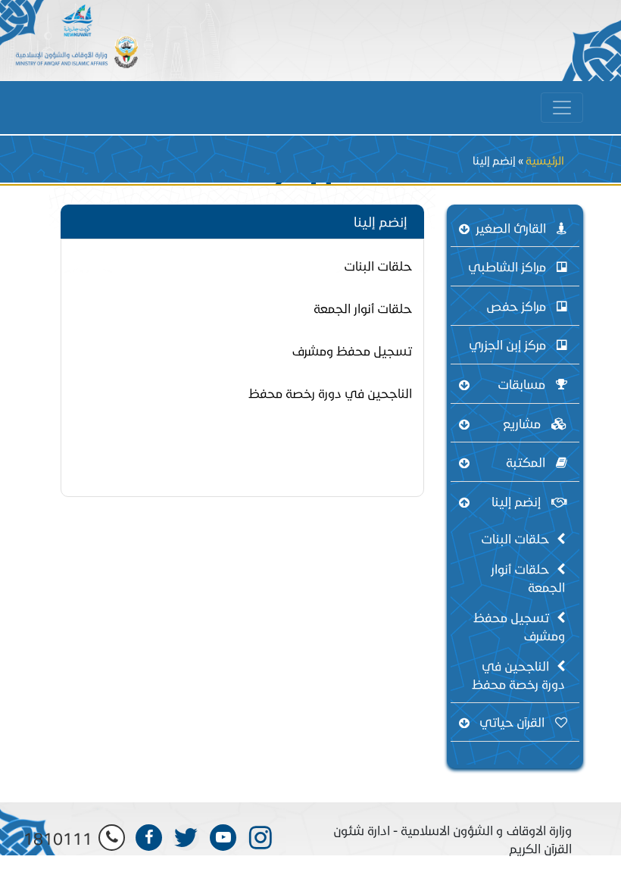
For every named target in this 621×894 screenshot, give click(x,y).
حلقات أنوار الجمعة (528, 577)
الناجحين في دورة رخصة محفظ (518, 674)
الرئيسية (545, 160)
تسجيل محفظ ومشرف (519, 626)
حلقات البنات (515, 538)
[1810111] (111, 837)
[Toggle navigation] (562, 107)
